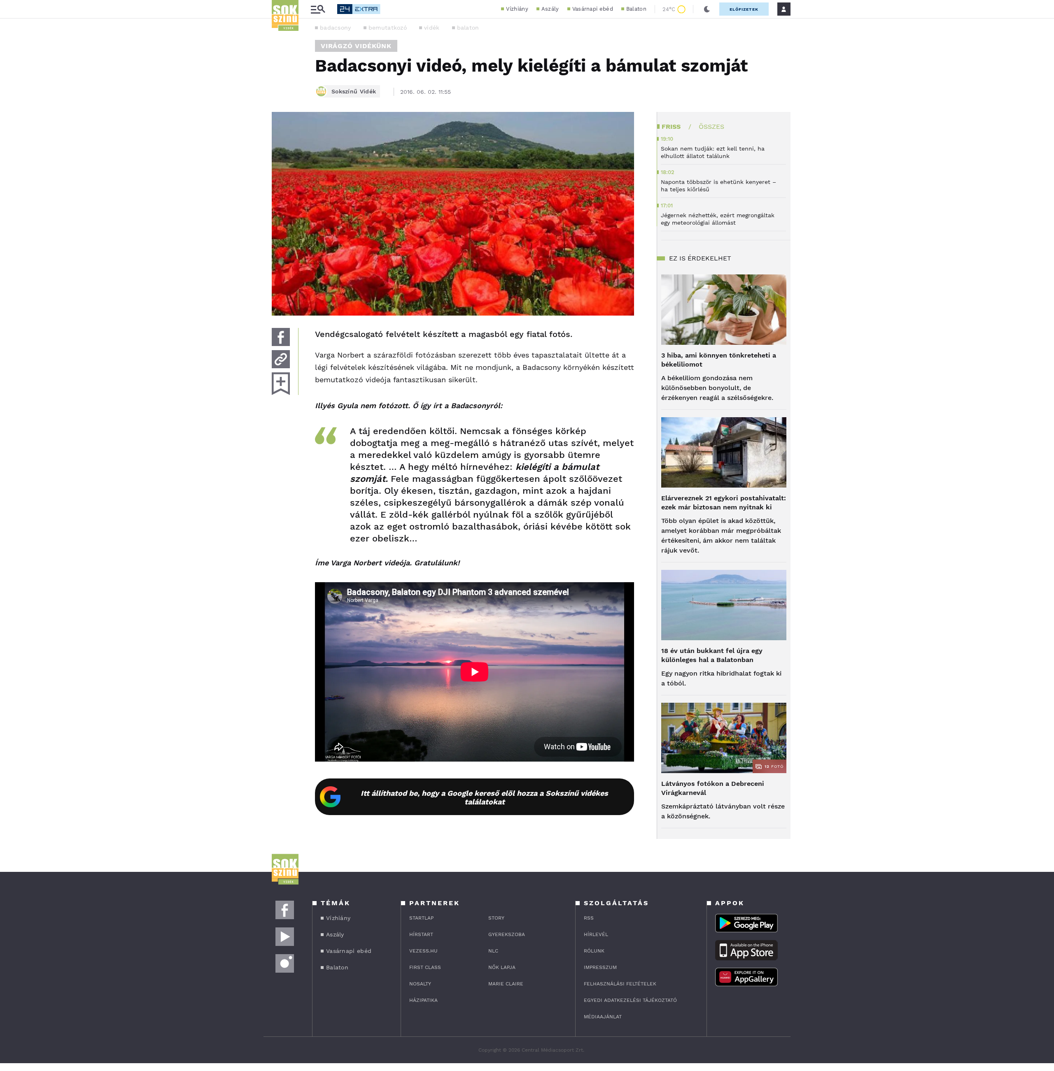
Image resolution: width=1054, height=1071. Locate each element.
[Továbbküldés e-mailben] (281, 359)
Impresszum (600, 967)
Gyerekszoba (506, 934)
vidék (432, 27)
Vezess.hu (423, 951)
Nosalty (420, 984)
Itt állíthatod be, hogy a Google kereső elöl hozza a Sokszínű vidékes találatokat (484, 797)
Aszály (550, 9)
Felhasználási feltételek (620, 984)
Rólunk (594, 951)
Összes (711, 126)
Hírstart (421, 934)
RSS (589, 918)
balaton (468, 27)
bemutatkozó (387, 27)
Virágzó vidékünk (356, 46)
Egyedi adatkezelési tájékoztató (630, 1000)
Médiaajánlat (603, 1017)
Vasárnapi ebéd (592, 9)
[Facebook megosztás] (281, 337)
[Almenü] (318, 9)
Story (496, 918)
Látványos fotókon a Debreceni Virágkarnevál (712, 788)
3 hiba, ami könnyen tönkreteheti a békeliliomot (718, 359)
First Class (425, 967)
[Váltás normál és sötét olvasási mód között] (707, 9)
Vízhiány (517, 9)
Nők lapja (501, 967)
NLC (493, 951)
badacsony (335, 27)
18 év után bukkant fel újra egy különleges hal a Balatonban (712, 655)
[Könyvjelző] (281, 383)
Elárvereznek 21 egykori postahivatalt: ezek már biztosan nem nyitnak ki (723, 502)
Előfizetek (744, 9)
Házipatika (423, 1000)
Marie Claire (505, 984)
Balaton (636, 9)
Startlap (421, 918)
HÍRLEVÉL (596, 934)
